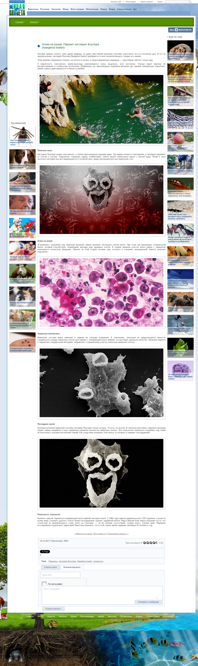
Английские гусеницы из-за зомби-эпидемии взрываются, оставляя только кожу (179, 101)
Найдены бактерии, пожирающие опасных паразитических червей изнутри (179, 261)
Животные (33, 9)
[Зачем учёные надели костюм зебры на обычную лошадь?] (180, 121)
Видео (112, 9)
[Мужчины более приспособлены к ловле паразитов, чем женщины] (180, 189)
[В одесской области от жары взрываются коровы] (22, 275)
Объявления (92, 9)
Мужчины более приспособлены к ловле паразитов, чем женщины (179, 193)
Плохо (147, 542)
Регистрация (131, 2)
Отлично (156, 542)
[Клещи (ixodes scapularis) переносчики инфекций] (22, 344)
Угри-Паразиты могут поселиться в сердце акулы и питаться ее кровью (178, 284)
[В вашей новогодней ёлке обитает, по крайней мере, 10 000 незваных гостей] (180, 75)
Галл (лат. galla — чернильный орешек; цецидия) (177, 148)
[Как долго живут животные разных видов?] (22, 161)
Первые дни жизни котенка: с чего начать (20, 258)
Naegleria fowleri (84, 561)
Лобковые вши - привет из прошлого (180, 309)
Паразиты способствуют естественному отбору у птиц (179, 331)
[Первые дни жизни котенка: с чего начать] (22, 252)
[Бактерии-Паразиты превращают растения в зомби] (180, 349)
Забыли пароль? (146, 2)
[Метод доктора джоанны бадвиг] (22, 207)
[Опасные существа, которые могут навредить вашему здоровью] (180, 212)
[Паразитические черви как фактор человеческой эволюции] (180, 52)
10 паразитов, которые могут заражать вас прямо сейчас (180, 376)
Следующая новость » (117, 534)
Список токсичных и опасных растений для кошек (20, 325)
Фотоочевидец (87, 616)
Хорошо (153, 542)
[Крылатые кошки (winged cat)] (22, 298)
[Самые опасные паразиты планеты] (180, 166)
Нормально (150, 542)
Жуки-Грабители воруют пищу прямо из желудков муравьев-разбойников (179, 239)
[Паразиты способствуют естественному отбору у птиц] (180, 326)
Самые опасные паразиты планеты (180, 172)
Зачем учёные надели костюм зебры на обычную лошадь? (180, 125)
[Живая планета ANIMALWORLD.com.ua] (16, 10)
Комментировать (72, 567)
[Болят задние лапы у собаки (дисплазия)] (22, 230)
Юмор (66, 9)
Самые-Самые (124, 9)
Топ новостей (18, 123)
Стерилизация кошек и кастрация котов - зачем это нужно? (21, 188)
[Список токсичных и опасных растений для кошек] (22, 321)
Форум (103, 9)
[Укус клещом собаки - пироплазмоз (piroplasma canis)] (22, 138)
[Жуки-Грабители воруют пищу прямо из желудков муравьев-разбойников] (180, 235)
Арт (135, 9)
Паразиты (53, 561)
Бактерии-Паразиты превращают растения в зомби (179, 354)
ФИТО (40, 616)
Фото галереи (77, 9)
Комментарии (50, 567)
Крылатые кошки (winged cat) (21, 304)
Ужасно (144, 542)
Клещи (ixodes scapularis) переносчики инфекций (21, 349)
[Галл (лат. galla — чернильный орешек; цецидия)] (180, 143)
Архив (101, 616)
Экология (56, 9)
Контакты (168, 616)
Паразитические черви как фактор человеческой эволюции (180, 56)
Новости (51, 616)
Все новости (99, 534)
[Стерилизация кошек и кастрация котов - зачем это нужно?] (22, 184)
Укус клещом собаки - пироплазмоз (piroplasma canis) (21, 142)
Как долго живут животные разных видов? (22, 166)
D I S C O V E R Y (17, 1)
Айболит (34, 22)
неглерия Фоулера (67, 561)
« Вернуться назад (83, 534)
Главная (19, 22)
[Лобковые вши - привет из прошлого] (180, 304)
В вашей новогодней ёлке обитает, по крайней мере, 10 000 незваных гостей (180, 79)
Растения (45, 9)
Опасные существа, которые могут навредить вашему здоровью (180, 216)
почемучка (98, 561)
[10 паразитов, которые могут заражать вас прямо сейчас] (180, 372)
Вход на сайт (116, 2)
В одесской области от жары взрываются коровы (22, 281)
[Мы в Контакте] (180, 32)
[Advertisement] (20, 73)
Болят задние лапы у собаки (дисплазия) (20, 235)
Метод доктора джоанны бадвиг (21, 212)
